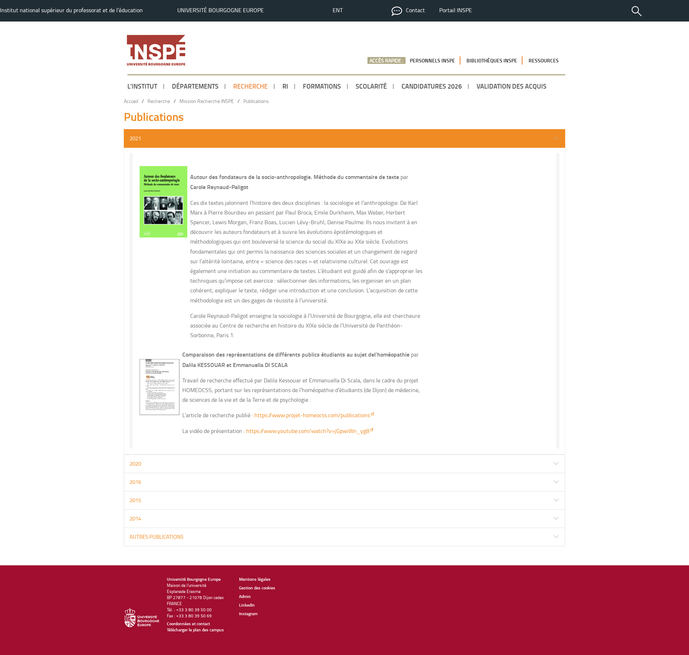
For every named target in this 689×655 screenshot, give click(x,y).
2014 (135, 518)
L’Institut (142, 86)
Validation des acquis (512, 86)
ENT (338, 10)
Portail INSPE (455, 10)
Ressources (544, 60)
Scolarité (371, 86)
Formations (322, 86)
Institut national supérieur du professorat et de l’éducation (71, 10)
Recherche (250, 86)
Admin (245, 596)
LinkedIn (247, 605)
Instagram (248, 614)
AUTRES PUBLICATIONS (156, 537)
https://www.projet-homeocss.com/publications (312, 415)
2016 (135, 482)
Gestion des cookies (257, 588)
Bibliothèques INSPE (492, 60)
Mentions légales (255, 579)
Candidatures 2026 (432, 86)
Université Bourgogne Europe (220, 10)
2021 (135, 138)
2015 (135, 500)
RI (285, 86)
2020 (135, 463)
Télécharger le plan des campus (195, 630)
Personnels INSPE (432, 60)
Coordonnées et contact (188, 624)
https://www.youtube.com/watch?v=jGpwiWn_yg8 (307, 431)
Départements (195, 86)
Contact (415, 10)
